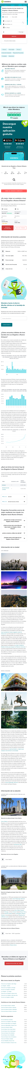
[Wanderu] (6, 2)
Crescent (14, 911)
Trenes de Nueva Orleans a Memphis (9, 1009)
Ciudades (4, 56)
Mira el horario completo (14, 190)
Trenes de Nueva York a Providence (8, 1036)
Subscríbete (7, 324)
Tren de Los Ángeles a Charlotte (8, 989)
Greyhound (21, 915)
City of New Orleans (19, 910)
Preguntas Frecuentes (18, 52)
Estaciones (11, 56)
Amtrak (4, 485)
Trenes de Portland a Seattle (7, 1038)
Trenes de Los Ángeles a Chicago (8, 987)
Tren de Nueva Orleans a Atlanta (8, 1005)
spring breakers (13, 749)
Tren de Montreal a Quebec (7, 1019)
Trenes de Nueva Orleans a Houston (9, 1011)
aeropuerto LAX (18, 844)
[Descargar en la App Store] (8, 140)
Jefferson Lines (4, 916)
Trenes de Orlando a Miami (6, 1027)
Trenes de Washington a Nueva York (9, 1025)
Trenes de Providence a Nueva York (8, 1042)
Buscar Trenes (20, 227)
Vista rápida (11, 49)
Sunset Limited (8, 913)
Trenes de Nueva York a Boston (8, 1033)
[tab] (6, 17)
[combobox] (14, 21)
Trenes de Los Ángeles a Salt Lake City (9, 995)
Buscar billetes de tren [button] (14, 963)
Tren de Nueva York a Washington (8, 1031)
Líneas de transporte (6, 52)
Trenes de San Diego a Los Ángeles (8, 1023)
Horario (4, 49)
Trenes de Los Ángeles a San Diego (8, 983)
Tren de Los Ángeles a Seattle (7, 997)
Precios (18, 49)
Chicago (6, 911)
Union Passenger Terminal (11, 782)
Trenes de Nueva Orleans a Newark (8, 1007)
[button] (26, 1)
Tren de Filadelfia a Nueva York (7, 1040)
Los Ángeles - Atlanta (5, 985)
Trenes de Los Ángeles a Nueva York (9, 993)
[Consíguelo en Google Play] (19, 140)
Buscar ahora (13, 945)
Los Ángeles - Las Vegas (6, 991)
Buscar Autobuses (7, 228)
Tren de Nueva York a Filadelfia (7, 1035)
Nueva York (23, 911)
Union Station (4, 821)
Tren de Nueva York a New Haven (8, 1029)
